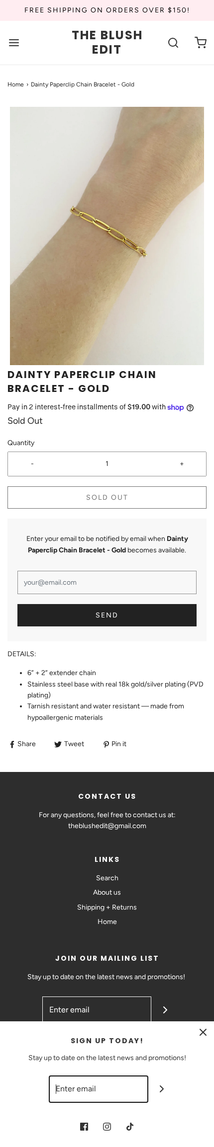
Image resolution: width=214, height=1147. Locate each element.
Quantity (20, 443)
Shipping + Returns (107, 907)
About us (107, 892)
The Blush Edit (107, 42)
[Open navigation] (13, 43)
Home (15, 84)
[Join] (165, 1010)
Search (107, 878)
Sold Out (107, 497)
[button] (107, 236)
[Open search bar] (173, 43)
